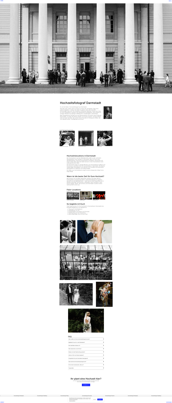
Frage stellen (71, 368)
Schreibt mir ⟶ (86, 384)
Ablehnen (94, 399)
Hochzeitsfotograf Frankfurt (16, 395)
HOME (1, 0)
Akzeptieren (100, 399)
